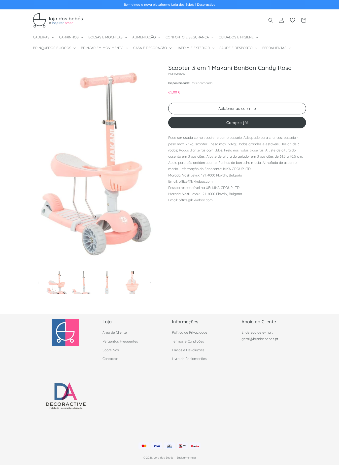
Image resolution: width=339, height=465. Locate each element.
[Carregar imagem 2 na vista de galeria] (81, 282)
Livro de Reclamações (189, 358)
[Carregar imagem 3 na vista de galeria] (107, 282)
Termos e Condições (188, 341)
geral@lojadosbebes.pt (259, 339)
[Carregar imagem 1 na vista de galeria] (56, 282)
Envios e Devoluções (188, 350)
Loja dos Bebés (163, 457)
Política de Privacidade (189, 332)
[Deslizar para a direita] (150, 282)
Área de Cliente (114, 332)
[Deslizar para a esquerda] (38, 282)
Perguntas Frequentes (120, 341)
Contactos (110, 358)
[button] (43, 37)
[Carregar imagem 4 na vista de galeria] (132, 282)
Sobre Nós (110, 350)
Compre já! (237, 122)
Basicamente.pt (186, 457)
